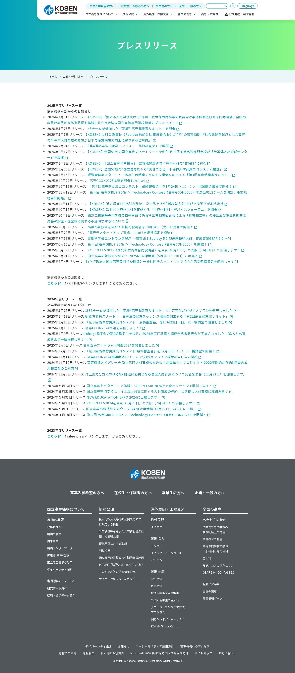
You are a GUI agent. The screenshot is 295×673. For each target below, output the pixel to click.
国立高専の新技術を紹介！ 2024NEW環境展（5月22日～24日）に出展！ (141, 408)
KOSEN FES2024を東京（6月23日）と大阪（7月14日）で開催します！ (141, 403)
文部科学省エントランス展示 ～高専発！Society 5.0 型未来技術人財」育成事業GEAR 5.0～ (157, 238)
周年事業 (52, 541)
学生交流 (156, 579)
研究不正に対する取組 (113, 543)
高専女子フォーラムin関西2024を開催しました (119, 345)
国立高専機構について (66, 509)
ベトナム (156, 560)
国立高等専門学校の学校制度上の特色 (215, 529)
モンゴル (156, 546)
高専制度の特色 (214, 519)
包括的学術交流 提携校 (165, 593)
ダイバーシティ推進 (59, 569)
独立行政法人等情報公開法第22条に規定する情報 (120, 521)
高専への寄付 (209, 14)
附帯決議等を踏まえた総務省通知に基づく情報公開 (121, 533)
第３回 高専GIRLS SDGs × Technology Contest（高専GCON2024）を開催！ (146, 414)
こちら (52, 283)
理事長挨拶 (54, 527)
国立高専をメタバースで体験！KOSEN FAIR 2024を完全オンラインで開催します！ (150, 385)
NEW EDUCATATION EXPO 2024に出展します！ (124, 397)
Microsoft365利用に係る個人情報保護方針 (159, 653)
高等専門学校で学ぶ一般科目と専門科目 (215, 548)
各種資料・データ (60, 580)
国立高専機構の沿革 (59, 562)
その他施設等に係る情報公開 (117, 572)
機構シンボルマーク (59, 548)
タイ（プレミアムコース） (167, 553)
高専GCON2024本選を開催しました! (113, 327)
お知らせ (124, 646)
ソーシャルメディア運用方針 (155, 646)
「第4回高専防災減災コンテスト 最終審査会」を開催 (128, 145)
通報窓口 (89, 653)
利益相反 (104, 551)
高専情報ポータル (214, 598)
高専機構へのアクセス (195, 646)
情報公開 (106, 509)
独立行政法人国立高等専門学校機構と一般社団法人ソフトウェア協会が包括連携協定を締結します (160, 261)
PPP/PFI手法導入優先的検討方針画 (121, 565)
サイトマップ (203, 653)
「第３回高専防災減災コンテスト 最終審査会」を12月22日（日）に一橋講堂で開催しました (156, 322)
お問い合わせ (227, 653)
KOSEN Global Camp (164, 626)
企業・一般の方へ (190, 6)
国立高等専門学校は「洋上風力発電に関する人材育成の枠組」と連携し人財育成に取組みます (157, 391)
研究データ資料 (57, 588)
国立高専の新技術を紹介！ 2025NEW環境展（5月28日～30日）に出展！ (143, 255)
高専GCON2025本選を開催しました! (117, 180)
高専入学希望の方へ (102, 6)
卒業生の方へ (164, 6)
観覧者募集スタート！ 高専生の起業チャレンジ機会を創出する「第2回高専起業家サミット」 (157, 316)
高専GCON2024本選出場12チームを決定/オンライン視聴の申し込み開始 (142, 356)
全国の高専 (212, 509)
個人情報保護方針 (112, 653)
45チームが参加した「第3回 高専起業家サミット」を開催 (131, 128)
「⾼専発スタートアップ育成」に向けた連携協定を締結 (129, 232)
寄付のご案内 (68, 653)
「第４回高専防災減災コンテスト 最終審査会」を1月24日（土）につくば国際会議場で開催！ (161, 186)
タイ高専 (156, 527)
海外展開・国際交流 (168, 509)
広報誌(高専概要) (58, 555)
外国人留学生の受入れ (165, 600)
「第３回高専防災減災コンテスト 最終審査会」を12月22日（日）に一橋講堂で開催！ (150, 351)
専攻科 (207, 558)
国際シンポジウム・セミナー (169, 619)
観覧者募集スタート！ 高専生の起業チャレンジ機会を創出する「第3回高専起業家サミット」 (159, 174)
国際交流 (157, 571)
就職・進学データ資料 (61, 595)
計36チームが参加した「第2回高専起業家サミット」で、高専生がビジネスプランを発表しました (159, 310)
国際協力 (157, 538)
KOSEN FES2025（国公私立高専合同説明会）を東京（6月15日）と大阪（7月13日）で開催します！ (164, 250)
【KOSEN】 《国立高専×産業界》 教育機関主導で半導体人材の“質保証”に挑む (146, 163)
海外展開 (157, 519)
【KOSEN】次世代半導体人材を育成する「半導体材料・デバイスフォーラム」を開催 (154, 209)
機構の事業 (54, 534)
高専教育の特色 (212, 539)
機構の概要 (55, 519)
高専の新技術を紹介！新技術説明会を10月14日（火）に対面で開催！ (140, 226)
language (248, 6)
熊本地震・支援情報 (241, 14)
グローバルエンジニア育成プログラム (168, 609)
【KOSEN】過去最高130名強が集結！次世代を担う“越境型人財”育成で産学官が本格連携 (157, 203)
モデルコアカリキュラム (218, 565)
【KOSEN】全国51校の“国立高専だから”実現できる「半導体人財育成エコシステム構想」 (155, 169)
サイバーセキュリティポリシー (118, 579)
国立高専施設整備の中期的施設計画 (121, 558)
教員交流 (156, 586)
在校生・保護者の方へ (135, 6)
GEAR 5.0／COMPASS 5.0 (219, 572)
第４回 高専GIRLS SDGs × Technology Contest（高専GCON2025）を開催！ (147, 244)
